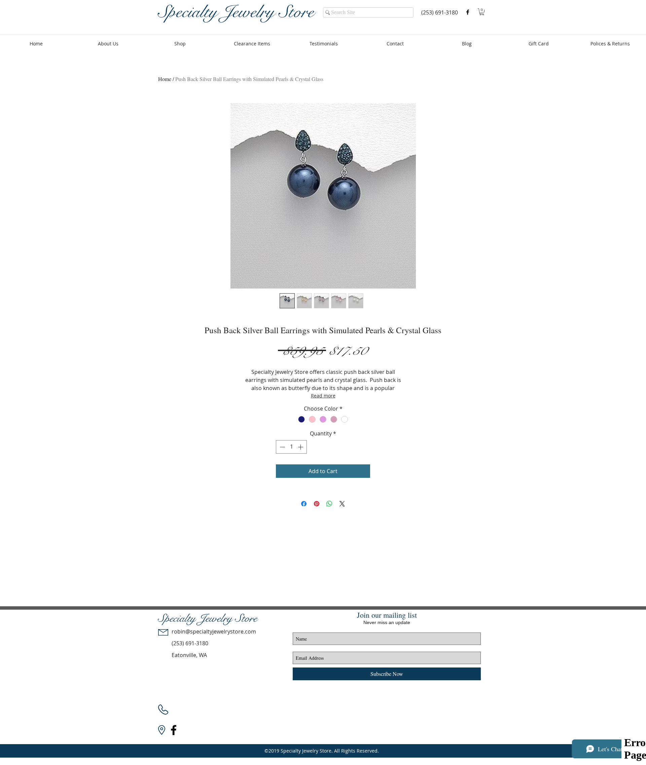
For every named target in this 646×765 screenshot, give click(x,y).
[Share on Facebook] (304, 504)
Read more (323, 395)
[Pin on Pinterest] (317, 504)
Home (164, 78)
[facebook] (467, 12)
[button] (482, 11)
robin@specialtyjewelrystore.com (214, 631)
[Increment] (301, 447)
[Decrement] (281, 447)
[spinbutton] (291, 447)
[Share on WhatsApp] (329, 504)
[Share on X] (342, 504)
